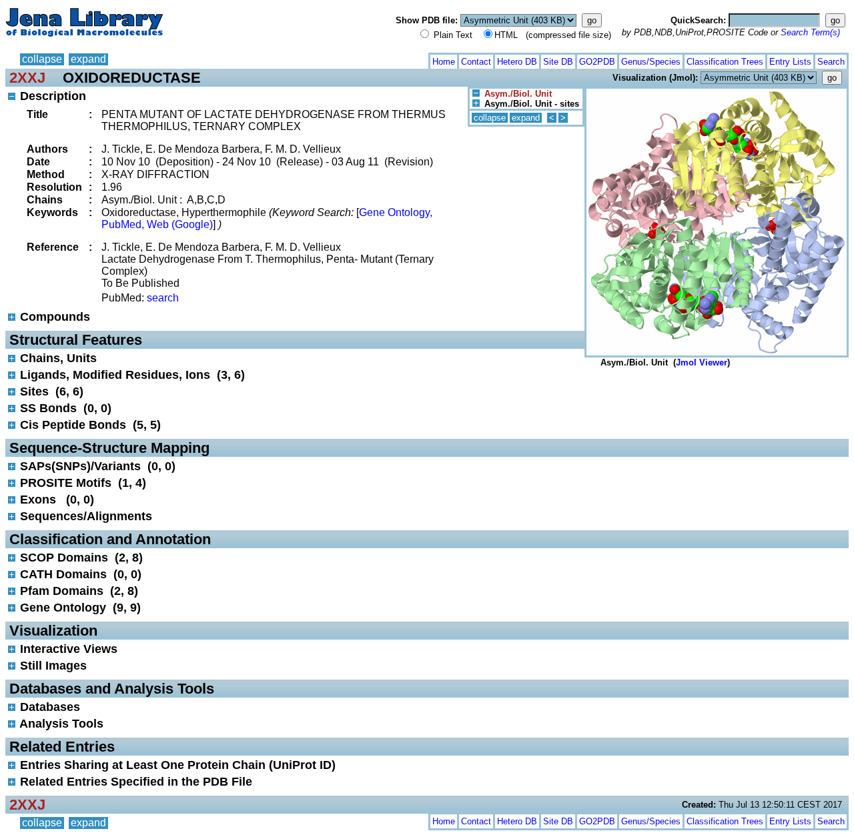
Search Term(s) (810, 32)
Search (831, 62)
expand (88, 59)
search (163, 297)
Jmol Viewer (701, 362)
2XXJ (27, 77)
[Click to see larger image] (716, 92)
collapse (42, 59)
